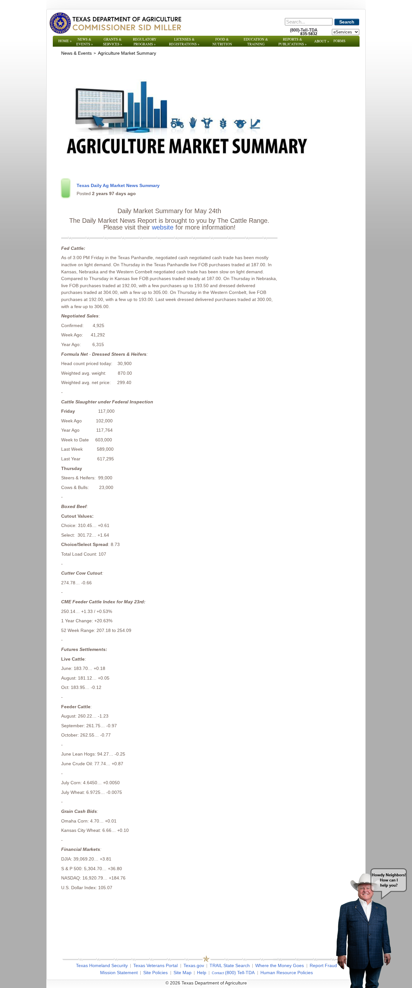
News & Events (84, 41)
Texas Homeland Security (102, 965)
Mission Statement (119, 972)
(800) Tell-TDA (240, 972)
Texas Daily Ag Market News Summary (118, 185)
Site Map (182, 972)
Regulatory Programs (144, 41)
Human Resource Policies (286, 972)
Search (346, 21)
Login (292, 982)
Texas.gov (193, 965)
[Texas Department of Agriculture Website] (115, 22)
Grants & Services (112, 41)
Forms (339, 40)
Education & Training (256, 41)
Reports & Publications (292, 41)
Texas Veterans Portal (155, 965)
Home (65, 40)
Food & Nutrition (222, 41)
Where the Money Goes (279, 965)
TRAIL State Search (230, 965)
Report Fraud (323, 965)
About (321, 41)
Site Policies (155, 972)
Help (201, 972)
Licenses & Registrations (184, 41)
